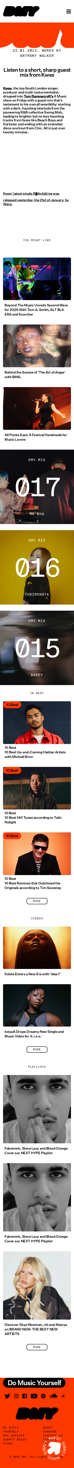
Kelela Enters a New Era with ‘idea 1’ (32, 974)
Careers (50, 1431)
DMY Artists (14, 1435)
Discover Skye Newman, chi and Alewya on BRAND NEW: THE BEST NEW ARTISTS (36, 1329)
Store (8, 1443)
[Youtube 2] (34, 1396)
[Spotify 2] (43, 1396)
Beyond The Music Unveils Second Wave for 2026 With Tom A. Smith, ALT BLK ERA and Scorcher (36, 309)
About (48, 1427)
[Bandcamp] (63, 1396)
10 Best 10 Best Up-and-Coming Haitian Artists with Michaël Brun (35, 752)
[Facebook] (24, 1396)
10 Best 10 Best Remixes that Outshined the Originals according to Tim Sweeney (33, 883)
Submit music (15, 1439)
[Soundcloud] (53, 1396)
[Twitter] (7, 1396)
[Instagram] (16, 1396)
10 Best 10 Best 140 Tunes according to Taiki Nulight (33, 817)
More (37, 901)
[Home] (21, 11)
